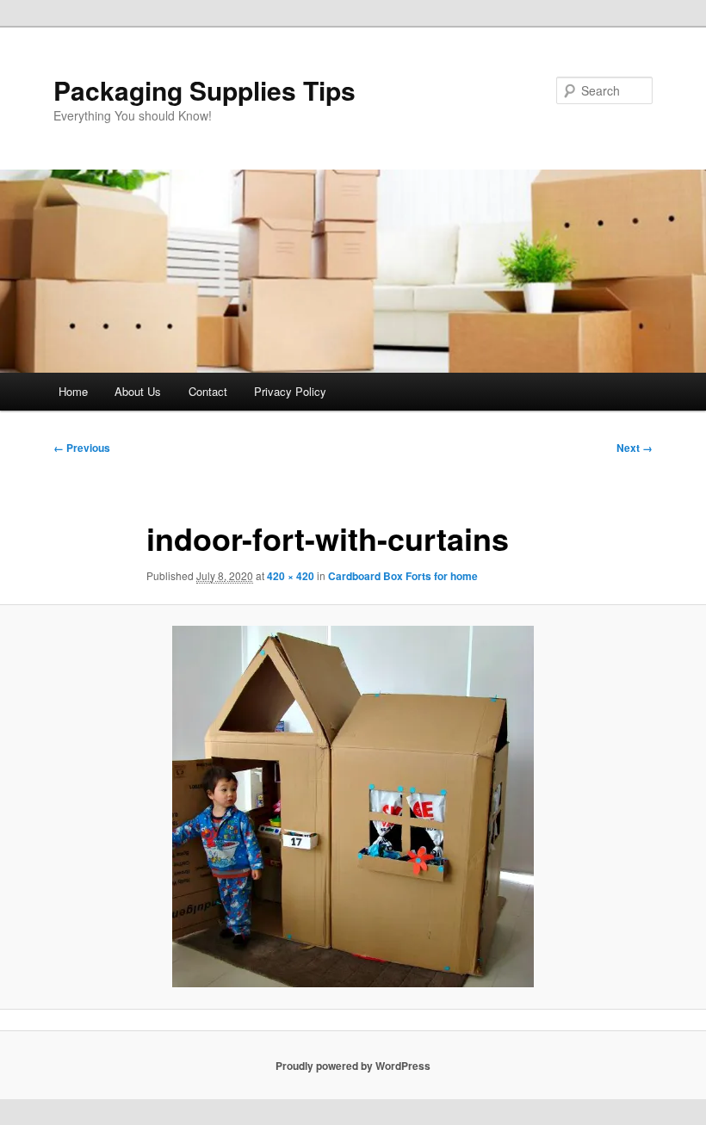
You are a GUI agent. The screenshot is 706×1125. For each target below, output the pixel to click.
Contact (208, 391)
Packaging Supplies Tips (204, 89)
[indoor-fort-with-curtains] (353, 806)
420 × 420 (290, 576)
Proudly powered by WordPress (353, 1065)
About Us (138, 391)
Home (73, 391)
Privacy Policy (290, 391)
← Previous (81, 447)
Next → (634, 447)
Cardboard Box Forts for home (403, 576)
